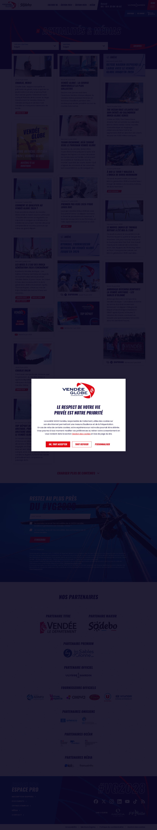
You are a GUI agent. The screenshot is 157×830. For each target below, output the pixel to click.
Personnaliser (102, 444)
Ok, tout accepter (58, 444)
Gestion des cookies (81, 433)
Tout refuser (81, 444)
